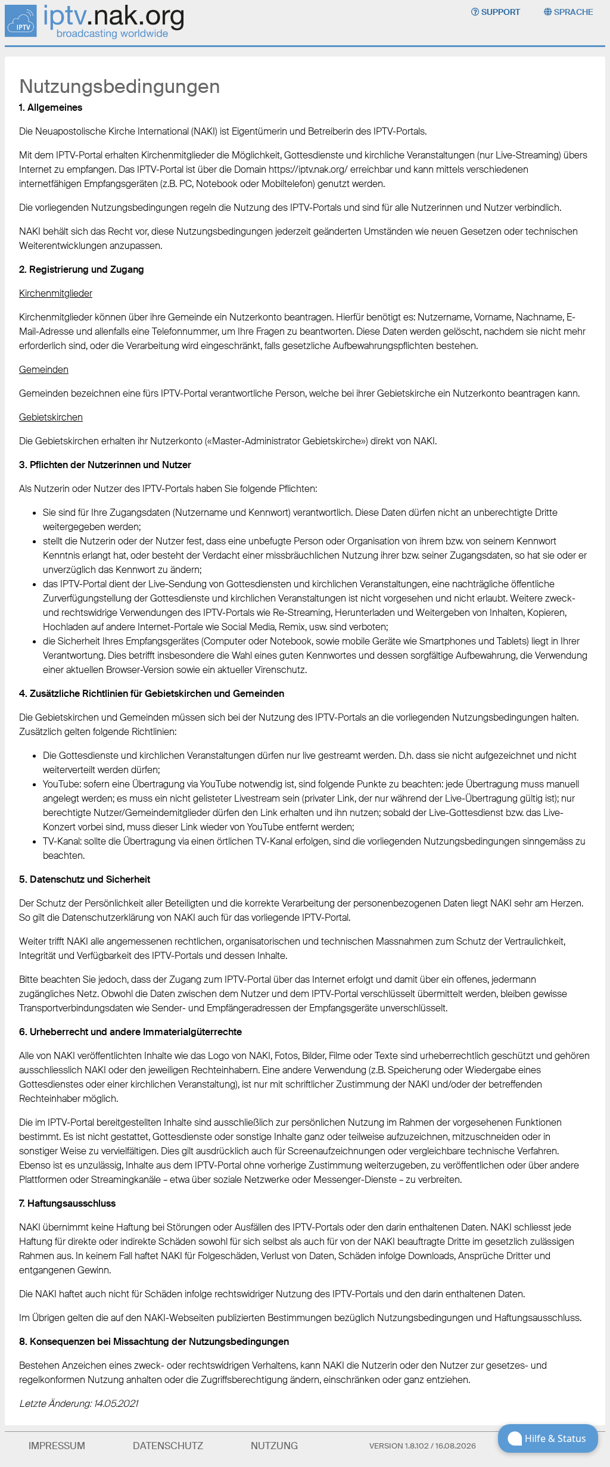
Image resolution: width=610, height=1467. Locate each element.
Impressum (57, 1446)
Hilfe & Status (555, 1438)
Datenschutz (168, 1446)
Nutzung (274, 1446)
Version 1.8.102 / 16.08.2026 (422, 1446)
